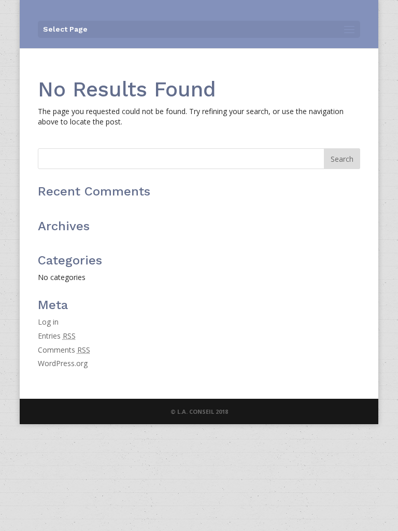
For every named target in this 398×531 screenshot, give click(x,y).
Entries (57, 336)
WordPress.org (63, 363)
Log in (48, 322)
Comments (64, 350)
